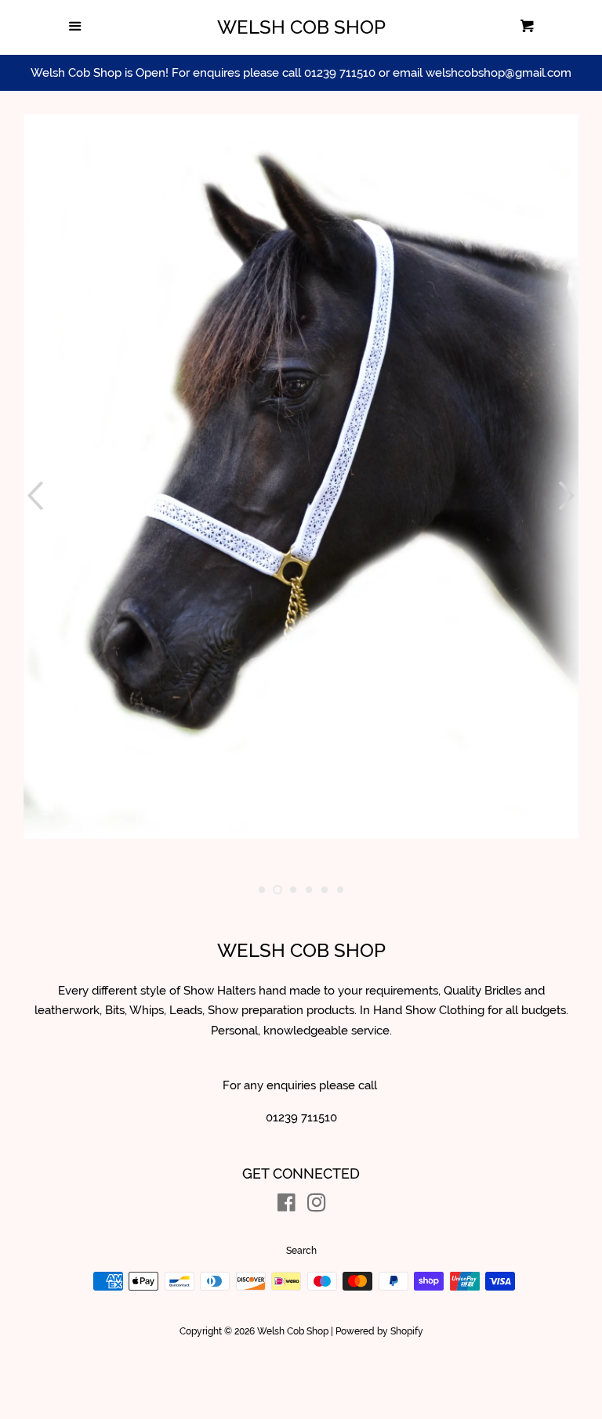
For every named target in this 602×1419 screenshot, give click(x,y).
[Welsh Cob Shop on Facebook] (286, 1206)
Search (301, 1250)
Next (568, 495)
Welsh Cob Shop (301, 27)
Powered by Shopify (379, 1331)
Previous (33, 495)
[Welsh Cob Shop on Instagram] (316, 1206)
